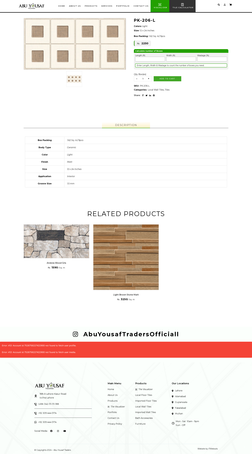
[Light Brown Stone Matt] (126, 257)
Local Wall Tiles (156, 90)
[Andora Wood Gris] (56, 241)
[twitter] (146, 95)
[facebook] (142, 95)
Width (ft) (170, 55)
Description (126, 125)
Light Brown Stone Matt (126, 294)
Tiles (167, 90)
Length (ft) (140, 55)
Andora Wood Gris (56, 263)
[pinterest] (153, 95)
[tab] (126, 125)
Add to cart (167, 79)
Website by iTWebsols (208, 449)
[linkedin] (150, 95)
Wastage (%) (203, 55)
